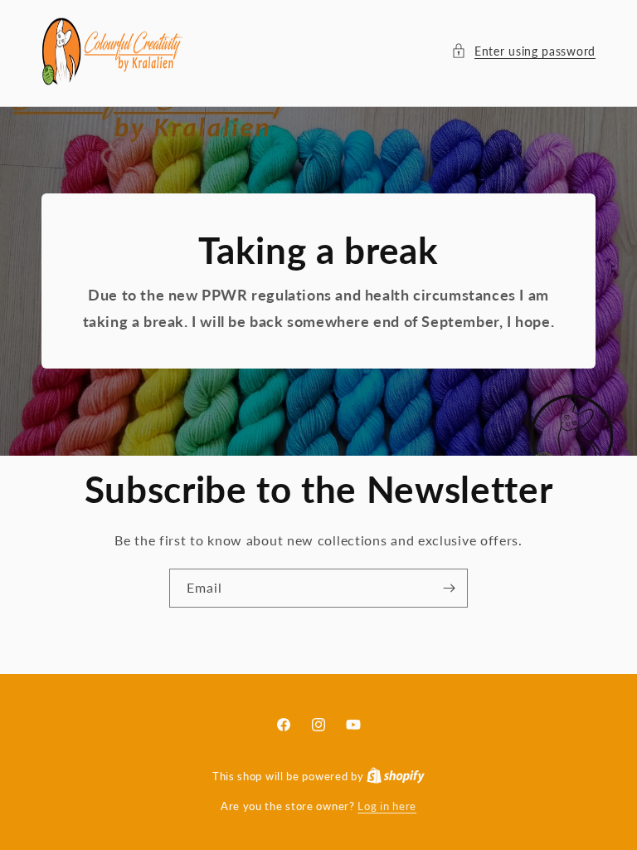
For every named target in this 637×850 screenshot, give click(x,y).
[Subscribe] (448, 588)
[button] (523, 51)
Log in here (386, 806)
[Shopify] (396, 776)
